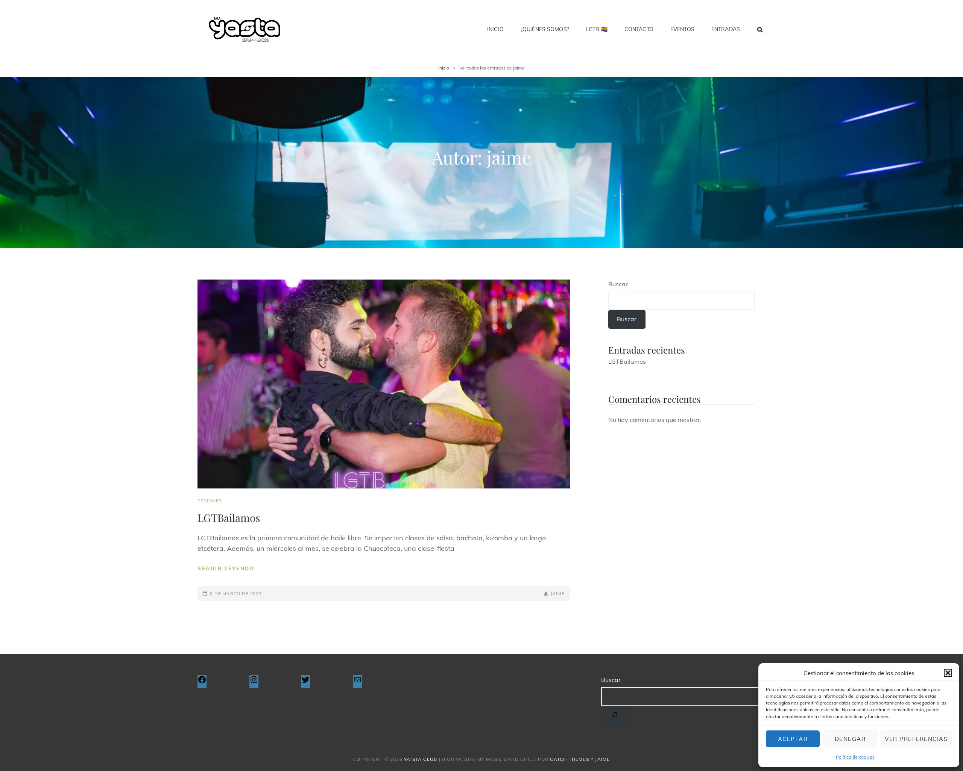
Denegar (850, 738)
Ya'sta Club (420, 759)
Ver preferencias (916, 738)
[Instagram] (253, 682)
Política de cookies (855, 757)
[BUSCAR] (760, 29)
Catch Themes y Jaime (580, 759)
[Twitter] (305, 682)
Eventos (682, 29)
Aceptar (793, 738)
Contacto (638, 29)
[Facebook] (202, 682)
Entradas (725, 29)
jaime (558, 593)
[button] (948, 673)
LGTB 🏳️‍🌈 (597, 29)
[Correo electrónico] (357, 682)
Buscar (618, 284)
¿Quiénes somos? (545, 29)
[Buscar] (614, 716)
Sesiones (209, 500)
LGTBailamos (228, 518)
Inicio (495, 29)
